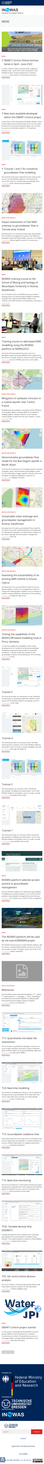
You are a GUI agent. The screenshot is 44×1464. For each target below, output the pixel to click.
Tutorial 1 (7, 830)
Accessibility (23, 1454)
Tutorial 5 (7, 692)
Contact (23, 1438)
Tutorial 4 (7, 738)
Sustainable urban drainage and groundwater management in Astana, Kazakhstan (20, 519)
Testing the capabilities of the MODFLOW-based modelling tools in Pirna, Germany (22, 637)
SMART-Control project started (19, 1327)
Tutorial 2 (7, 784)
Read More (6, 77)
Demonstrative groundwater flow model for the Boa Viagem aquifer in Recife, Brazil (22, 460)
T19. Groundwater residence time (20, 1134)
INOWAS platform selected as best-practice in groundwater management (21, 883)
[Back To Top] (2, 1459)
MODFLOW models (9, 218)
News (4, 56)
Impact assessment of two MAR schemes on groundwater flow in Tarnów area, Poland (20, 225)
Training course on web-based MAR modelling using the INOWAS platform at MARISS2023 (21, 345)
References (8, 989)
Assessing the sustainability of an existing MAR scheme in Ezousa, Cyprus (20, 578)
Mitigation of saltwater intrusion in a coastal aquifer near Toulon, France (21, 401)
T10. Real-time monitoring (16, 1180)
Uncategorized (8, 986)
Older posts (8, 1352)
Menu (40, 8)
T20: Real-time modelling (15, 1088)
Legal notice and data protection (23, 1446)
